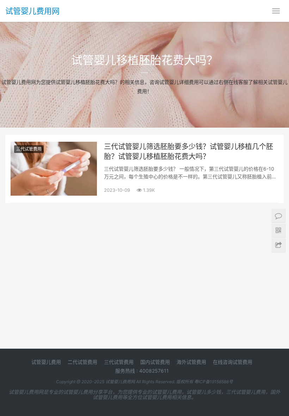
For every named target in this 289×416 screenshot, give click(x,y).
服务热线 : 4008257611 (142, 371)
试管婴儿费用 (46, 362)
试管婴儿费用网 (32, 11)
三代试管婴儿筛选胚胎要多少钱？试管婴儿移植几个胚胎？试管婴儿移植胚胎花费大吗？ (188, 151)
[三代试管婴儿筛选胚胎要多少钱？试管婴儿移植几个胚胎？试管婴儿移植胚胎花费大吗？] (54, 146)
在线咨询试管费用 (232, 362)
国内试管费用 (155, 362)
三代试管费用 (29, 149)
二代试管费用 (82, 362)
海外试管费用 (191, 362)
